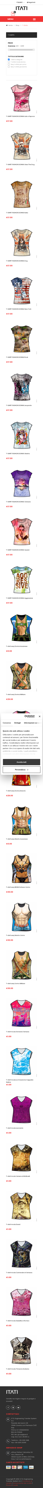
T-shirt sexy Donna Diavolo (16, 791)
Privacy (8, 1485)
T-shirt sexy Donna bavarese (16, 646)
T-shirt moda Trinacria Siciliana (17, 1369)
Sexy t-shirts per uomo (18, 64)
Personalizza (20, 769)
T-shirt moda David (13, 1224)
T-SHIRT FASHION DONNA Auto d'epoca (20, 116)
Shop (17, 25)
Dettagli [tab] (17, 723)
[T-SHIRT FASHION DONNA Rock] (21, 339)
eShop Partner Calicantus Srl (22, 1452)
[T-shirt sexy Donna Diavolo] (21, 784)
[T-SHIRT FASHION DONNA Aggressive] (21, 580)
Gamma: (11, 46)
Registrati (31, 2)
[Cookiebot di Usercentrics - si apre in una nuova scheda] (26, 716)
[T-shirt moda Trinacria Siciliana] (21, 1350)
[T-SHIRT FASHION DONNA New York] (21, 291)
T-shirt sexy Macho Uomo (15, 935)
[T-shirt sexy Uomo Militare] (21, 965)
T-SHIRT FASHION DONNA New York (18, 309)
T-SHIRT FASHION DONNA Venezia (18, 502)
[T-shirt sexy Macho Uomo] (21, 917)
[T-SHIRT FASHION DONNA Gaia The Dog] (21, 146)
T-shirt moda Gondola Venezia (17, 1032)
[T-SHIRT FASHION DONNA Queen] (21, 531)
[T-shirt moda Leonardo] (21, 1110)
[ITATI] (22, 8)
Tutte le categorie (16, 60)
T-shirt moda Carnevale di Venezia (19, 1272)
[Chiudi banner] (39, 716)
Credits (15, 1485)
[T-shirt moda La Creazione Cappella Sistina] (21, 1061)
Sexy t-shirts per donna (19, 67)
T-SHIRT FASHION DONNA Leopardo (19, 405)
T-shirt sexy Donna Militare (15, 694)
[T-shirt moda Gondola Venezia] (21, 1013)
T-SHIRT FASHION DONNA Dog (17, 261)
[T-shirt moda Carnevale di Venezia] (21, 1254)
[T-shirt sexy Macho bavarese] (21, 820)
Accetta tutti (21, 762)
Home (10, 25)
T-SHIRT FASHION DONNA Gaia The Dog (20, 164)
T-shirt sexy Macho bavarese (17, 839)
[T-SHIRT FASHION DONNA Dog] (21, 242)
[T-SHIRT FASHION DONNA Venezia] (21, 483)
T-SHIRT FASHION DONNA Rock (17, 357)
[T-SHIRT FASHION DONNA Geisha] (21, 435)
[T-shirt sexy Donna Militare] (21, 676)
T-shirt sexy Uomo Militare (15, 983)
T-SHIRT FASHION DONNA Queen (18, 550)
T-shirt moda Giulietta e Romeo (17, 1321)
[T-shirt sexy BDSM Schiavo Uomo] (21, 869)
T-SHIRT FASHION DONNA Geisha (18, 453)
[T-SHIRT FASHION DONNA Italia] (21, 194)
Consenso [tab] (7, 723)
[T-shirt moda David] (21, 1206)
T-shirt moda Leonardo (14, 1128)
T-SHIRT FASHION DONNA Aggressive (19, 598)
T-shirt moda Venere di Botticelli (18, 1176)
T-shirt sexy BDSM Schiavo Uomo (18, 887)
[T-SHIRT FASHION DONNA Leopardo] (21, 387)
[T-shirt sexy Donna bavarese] (21, 628)
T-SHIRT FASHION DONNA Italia (17, 213)
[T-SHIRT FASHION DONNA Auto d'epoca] (21, 98)
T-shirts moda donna (18, 62)
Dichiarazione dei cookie (22, 1483)
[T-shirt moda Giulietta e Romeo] (21, 1302)
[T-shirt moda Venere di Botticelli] (21, 1158)
